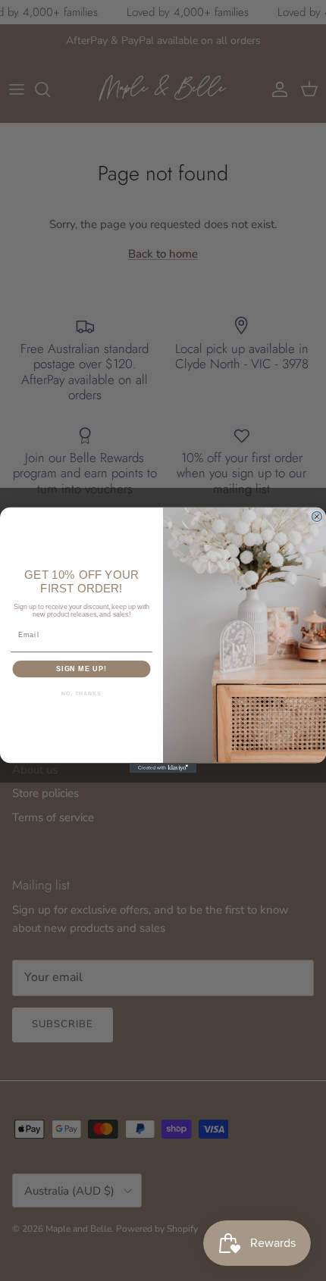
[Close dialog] (316, 517)
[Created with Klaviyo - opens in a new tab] (163, 768)
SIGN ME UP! (81, 668)
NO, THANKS (81, 694)
